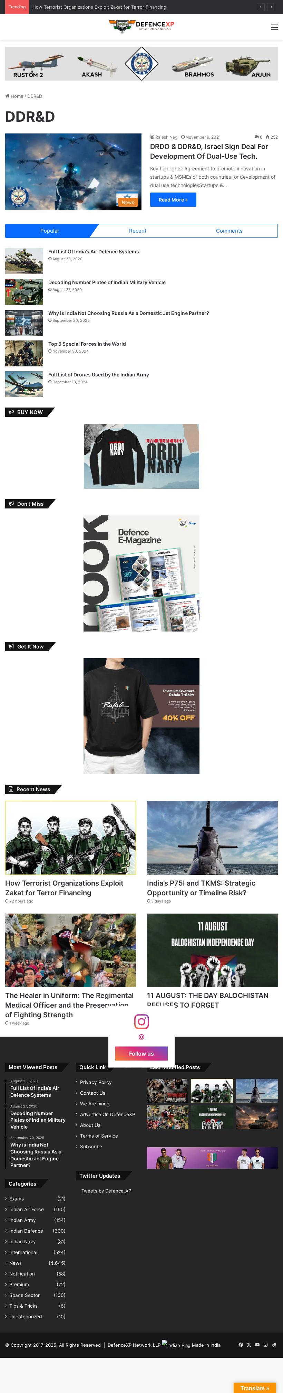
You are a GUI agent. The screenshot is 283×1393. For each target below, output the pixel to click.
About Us (90, 1125)
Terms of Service (99, 1136)
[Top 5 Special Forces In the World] (24, 353)
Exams (16, 1199)
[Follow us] (141, 1025)
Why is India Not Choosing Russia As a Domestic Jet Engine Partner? (128, 313)
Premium (19, 1284)
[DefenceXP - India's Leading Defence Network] (141, 27)
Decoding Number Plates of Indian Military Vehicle (107, 282)
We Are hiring (94, 1103)
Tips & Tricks (23, 1306)
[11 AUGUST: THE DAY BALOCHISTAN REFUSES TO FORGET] (212, 950)
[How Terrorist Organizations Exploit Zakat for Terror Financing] (70, 838)
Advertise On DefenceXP (107, 1114)
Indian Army (22, 1220)
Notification (22, 1274)
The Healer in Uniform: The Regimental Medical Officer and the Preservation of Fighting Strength (69, 1005)
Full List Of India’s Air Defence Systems (93, 251)
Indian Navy (22, 1241)
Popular (49, 230)
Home (16, 96)
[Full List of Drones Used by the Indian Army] (24, 384)
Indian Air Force (26, 1209)
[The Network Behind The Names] (167, 1090)
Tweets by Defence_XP (106, 1191)
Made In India (206, 1345)
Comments (229, 230)
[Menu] (274, 29)
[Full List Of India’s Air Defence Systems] (24, 261)
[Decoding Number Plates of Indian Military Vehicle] (24, 292)
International (23, 1252)
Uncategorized (25, 1316)
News (15, 1263)
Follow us (141, 1053)
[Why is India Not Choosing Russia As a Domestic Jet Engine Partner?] (24, 323)
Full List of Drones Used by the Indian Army (98, 374)
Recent (137, 230)
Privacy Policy (96, 1082)
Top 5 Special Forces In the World (87, 344)
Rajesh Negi (166, 137)
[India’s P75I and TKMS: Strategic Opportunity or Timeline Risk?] (212, 838)
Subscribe (91, 1146)
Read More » (173, 200)
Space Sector (24, 1295)
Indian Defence (26, 1231)
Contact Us (92, 1093)
